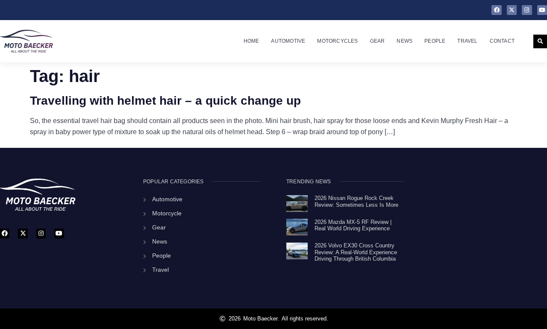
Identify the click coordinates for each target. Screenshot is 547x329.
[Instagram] (527, 10)
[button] (540, 41)
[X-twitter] (512, 10)
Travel (467, 41)
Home (251, 41)
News (404, 41)
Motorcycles (337, 41)
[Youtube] (542, 10)
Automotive (288, 41)
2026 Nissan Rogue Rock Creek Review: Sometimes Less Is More (356, 201)
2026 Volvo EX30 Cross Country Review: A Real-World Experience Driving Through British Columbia (356, 252)
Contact (502, 41)
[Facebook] (496, 10)
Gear (377, 41)
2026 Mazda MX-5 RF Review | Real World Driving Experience (353, 225)
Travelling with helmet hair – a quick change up (165, 100)
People (434, 41)
